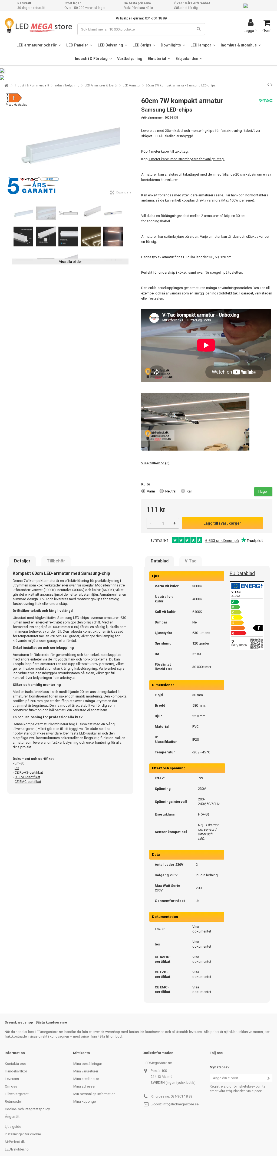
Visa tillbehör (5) (155, 463)
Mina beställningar (87, 1064)
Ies (17, 768)
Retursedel (13, 1101)
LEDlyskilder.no (17, 1149)
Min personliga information (94, 1094)
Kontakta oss (15, 1064)
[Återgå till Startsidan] (6, 85)
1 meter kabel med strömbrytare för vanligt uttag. (187, 159)
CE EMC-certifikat (28, 782)
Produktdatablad (16, 104)
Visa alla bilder (70, 262)
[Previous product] (268, 84)
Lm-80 (19, 763)
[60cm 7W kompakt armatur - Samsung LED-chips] (23, 213)
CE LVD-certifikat (27, 777)
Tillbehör (56, 561)
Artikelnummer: (152, 117)
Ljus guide (13, 1127)
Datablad (160, 561)
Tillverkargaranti (17, 1094)
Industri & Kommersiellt (32, 85)
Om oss (11, 1086)
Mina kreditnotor (86, 1079)
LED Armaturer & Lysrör (101, 85)
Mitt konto (81, 1053)
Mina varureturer (85, 1071)
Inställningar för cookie (23, 1134)
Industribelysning (66, 85)
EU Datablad (242, 573)
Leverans (12, 1079)
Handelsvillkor (16, 1071)
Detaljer (22, 561)
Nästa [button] (133, 145)
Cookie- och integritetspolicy (27, 1109)
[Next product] (271, 84)
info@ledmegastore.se (181, 1104)
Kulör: (146, 484)
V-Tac (190, 561)
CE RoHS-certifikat (29, 772)
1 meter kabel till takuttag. (169, 151)
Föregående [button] (7, 145)
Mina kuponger (85, 1101)
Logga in (251, 30)
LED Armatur (131, 85)
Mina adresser (84, 1086)
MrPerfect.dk (15, 1142)
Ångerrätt (12, 1117)
